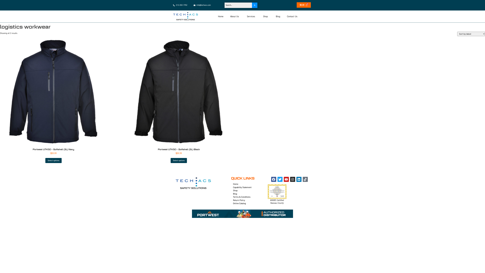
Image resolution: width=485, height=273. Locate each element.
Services (251, 16)
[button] (235, 17)
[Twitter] (280, 179)
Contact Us (292, 16)
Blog (278, 16)
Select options (53, 160)
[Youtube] (286, 179)
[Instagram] (292, 179)
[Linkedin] (298, 179)
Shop (265, 16)
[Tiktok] (305, 179)
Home (220, 16)
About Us (234, 16)
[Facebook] (273, 179)
